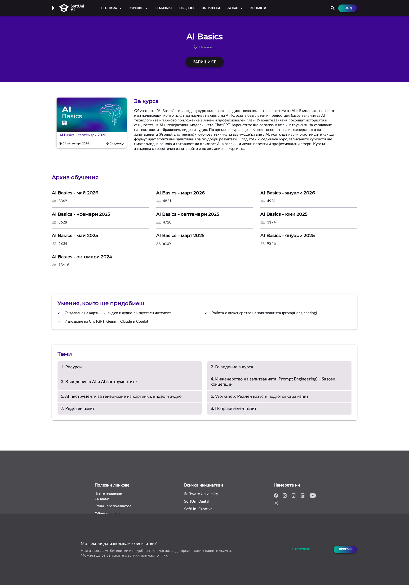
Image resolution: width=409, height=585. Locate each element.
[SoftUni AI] (71, 8)
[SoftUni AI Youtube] (313, 495)
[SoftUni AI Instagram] (286, 495)
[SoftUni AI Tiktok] (295, 495)
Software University (201, 494)
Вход (347, 8)
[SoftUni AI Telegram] (277, 503)
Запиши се (204, 62)
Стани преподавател (113, 506)
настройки (301, 549)
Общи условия (107, 514)
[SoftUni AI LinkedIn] (304, 495)
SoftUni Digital (196, 501)
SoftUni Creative (198, 509)
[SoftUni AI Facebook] (277, 495)
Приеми (345, 549)
